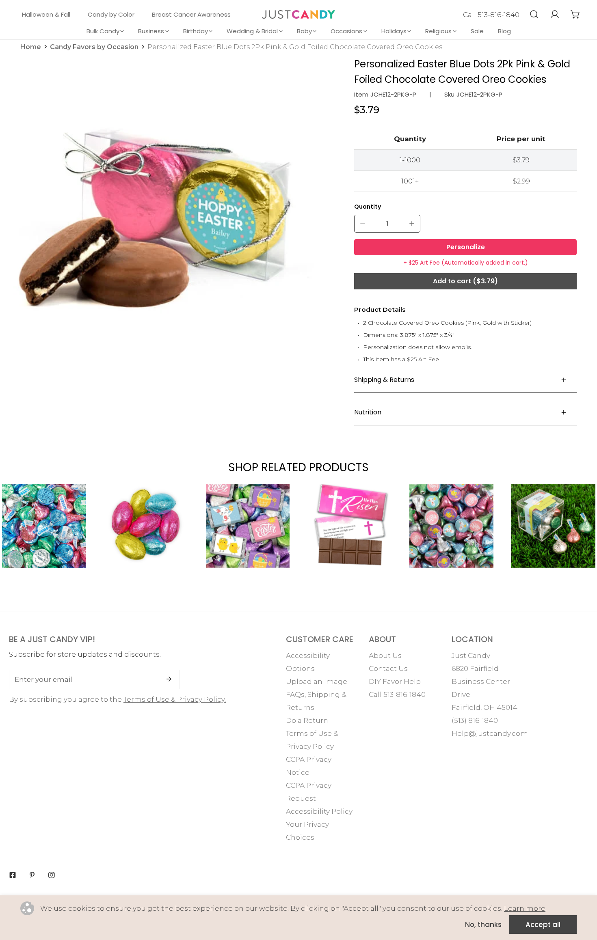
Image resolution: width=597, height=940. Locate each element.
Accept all (543, 924)
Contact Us (388, 668)
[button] (575, 14)
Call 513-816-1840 (491, 15)
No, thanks (483, 924)
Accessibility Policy (319, 811)
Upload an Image (316, 681)
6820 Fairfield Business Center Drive (481, 681)
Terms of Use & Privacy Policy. (174, 699)
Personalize (465, 247)
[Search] (533, 14)
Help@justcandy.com (490, 733)
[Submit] (169, 679)
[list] (163, 207)
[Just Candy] (298, 14)
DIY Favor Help (395, 681)
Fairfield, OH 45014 (484, 707)
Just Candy (471, 655)
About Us (385, 655)
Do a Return (307, 720)
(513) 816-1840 (475, 720)
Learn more (524, 908)
